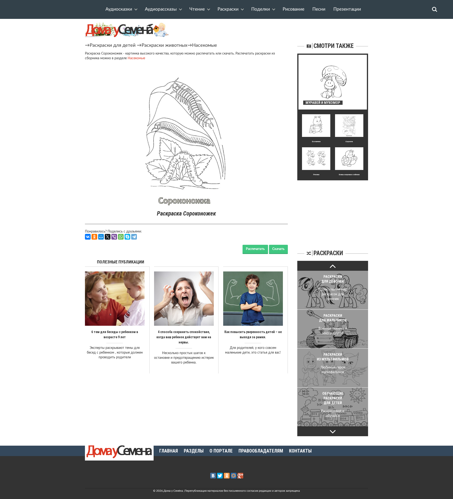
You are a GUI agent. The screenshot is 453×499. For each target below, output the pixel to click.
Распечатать (255, 249)
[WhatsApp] (121, 237)
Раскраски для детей (113, 45)
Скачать (278, 249)
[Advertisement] (332, 209)
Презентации (347, 9)
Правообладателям (261, 450)
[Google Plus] (240, 475)
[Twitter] (220, 475)
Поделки (260, 9)
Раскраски (228, 9)
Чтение (197, 9)
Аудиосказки (118, 9)
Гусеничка (316, 141)
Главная (168, 450)
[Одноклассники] (94, 237)
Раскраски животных (164, 45)
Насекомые (204, 45)
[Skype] (127, 237)
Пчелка (316, 174)
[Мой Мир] (101, 237)
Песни (318, 9)
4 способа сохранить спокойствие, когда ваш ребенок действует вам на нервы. (183, 337)
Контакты (300, 450)
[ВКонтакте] (88, 237)
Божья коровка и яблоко (349, 174)
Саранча (349, 141)
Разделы (194, 450)
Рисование (293, 9)
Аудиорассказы (161, 9)
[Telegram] (134, 237)
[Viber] (114, 237)
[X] (107, 237)
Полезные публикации (120, 261)
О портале (221, 450)
